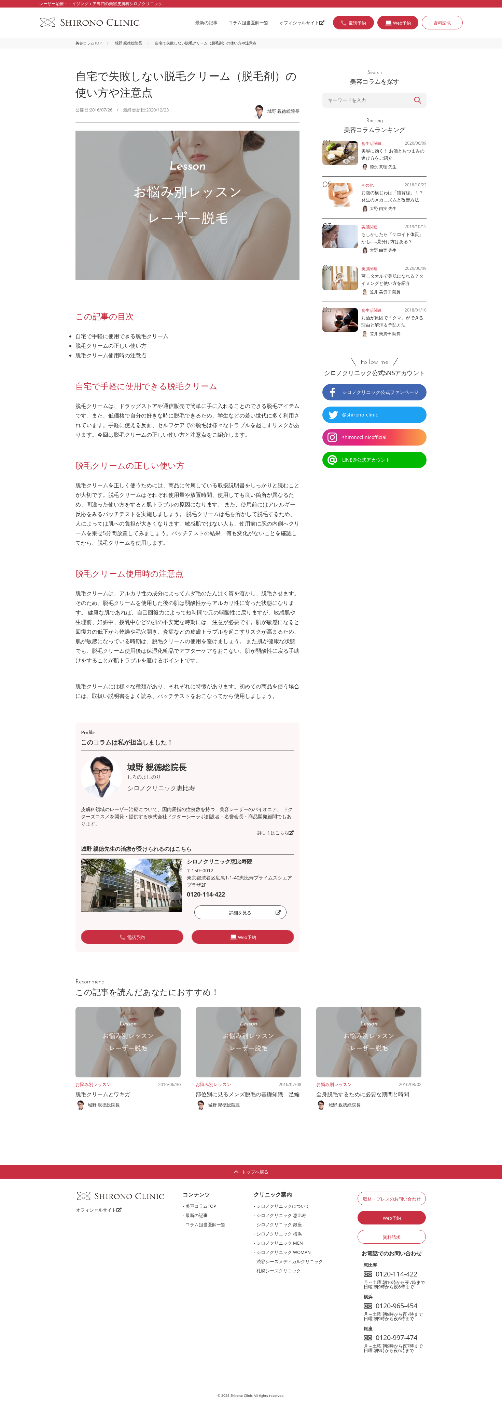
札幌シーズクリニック (278, 1271)
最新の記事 (206, 22)
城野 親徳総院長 (128, 42)
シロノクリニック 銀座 (279, 1224)
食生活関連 (371, 143)
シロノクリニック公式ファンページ (380, 392)
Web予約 (392, 1218)
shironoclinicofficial (364, 437)
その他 (367, 185)
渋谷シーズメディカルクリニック (289, 1261)
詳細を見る (240, 913)
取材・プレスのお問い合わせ (392, 1199)
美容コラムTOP (88, 42)
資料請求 (442, 23)
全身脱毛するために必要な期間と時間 (362, 1094)
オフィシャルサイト (299, 22)
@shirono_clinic (360, 414)
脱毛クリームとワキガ (102, 1094)
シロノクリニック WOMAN (283, 1252)
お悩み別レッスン (93, 1084)
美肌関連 (369, 227)
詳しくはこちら (273, 833)
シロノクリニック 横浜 (279, 1234)
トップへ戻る (255, 1172)
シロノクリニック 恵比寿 (281, 1215)
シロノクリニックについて (283, 1206)
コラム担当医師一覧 (248, 22)
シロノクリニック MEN (279, 1243)
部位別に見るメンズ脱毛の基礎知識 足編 (247, 1094)
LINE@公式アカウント (366, 459)
